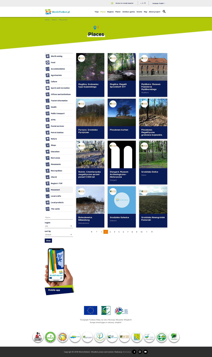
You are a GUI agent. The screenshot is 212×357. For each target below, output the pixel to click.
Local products (57, 202)
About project (154, 12)
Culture (54, 82)
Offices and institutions (61, 94)
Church (54, 177)
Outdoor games (128, 12)
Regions (110, 12)
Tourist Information (59, 101)
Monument (63, 20)
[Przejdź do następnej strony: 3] (146, 232)
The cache (55, 209)
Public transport (58, 113)
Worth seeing (56, 56)
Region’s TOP (56, 183)
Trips (97, 12)
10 (141, 232)
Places (103, 12)
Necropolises (56, 171)
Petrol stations (57, 132)
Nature (54, 139)
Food (53, 62)
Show (48, 241)
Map (145, 12)
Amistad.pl (127, 352)
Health (53, 107)
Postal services (57, 126)
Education (55, 152)
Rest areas (55, 158)
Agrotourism (56, 75)
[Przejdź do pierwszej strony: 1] (91, 232)
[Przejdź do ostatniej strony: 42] (152, 232)
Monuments (56, 164)
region (47, 223)
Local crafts (56, 196)
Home (47, 20)
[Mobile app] (59, 268)
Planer (118, 12)
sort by (48, 231)
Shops (53, 145)
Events (139, 12)
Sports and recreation (60, 88)
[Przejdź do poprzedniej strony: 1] (96, 232)
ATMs (53, 120)
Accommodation (58, 69)
